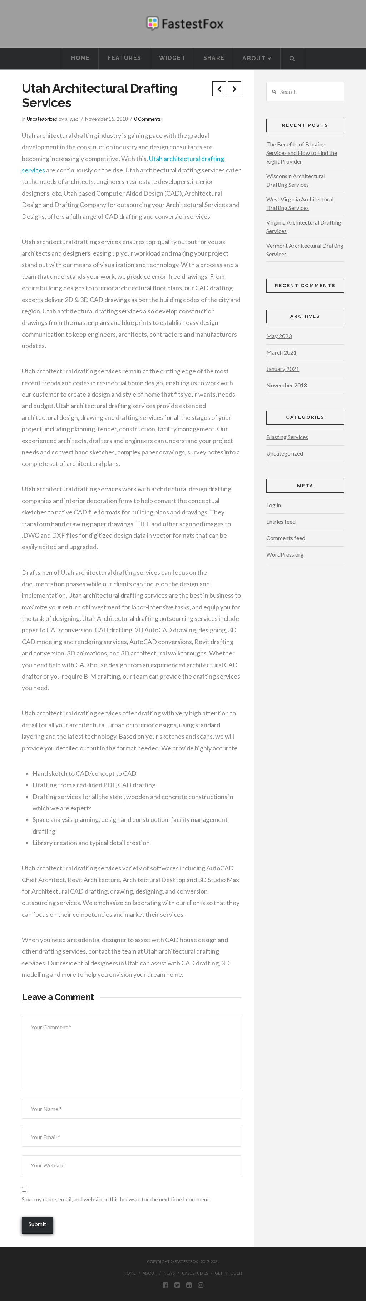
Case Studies (195, 1273)
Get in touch (228, 1273)
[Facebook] (165, 1285)
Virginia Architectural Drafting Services (303, 226)
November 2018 (286, 385)
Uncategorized (42, 119)
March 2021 (281, 352)
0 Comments (147, 119)
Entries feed (281, 521)
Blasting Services (287, 436)
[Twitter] (177, 1285)
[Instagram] (200, 1285)
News (169, 1273)
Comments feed (285, 537)
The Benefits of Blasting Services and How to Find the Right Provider (301, 153)
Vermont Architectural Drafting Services (304, 249)
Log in (273, 505)
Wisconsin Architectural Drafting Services (295, 180)
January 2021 (282, 368)
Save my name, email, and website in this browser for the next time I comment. (116, 1199)
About (150, 1273)
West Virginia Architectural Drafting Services (299, 203)
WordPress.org (285, 554)
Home (129, 1273)
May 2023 (279, 335)
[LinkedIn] (189, 1285)
